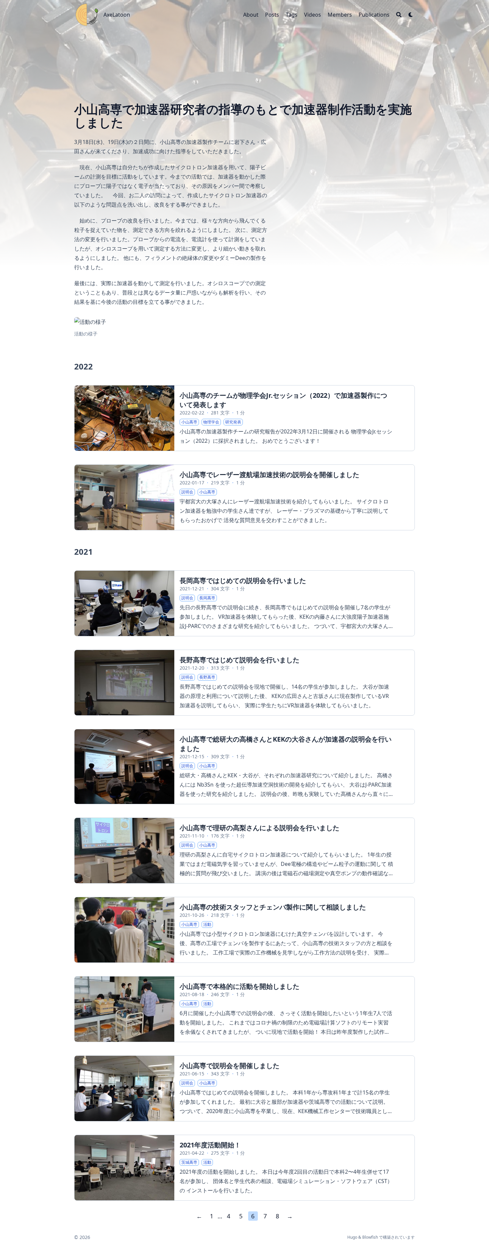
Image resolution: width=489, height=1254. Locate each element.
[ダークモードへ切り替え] (410, 14)
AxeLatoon (116, 14)
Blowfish (370, 1237)
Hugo (352, 1237)
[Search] (399, 14)
